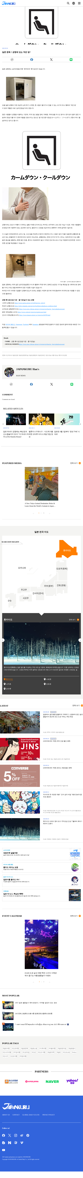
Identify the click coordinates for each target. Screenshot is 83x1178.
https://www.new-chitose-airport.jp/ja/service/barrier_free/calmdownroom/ (42, 309)
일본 (59, 1052)
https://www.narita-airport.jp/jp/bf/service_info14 (30, 303)
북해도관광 (65, 839)
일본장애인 (42, 355)
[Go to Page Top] (79, 1173)
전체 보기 (74, 463)
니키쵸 (8, 684)
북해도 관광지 (57, 839)
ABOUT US (6, 1115)
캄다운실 (48, 355)
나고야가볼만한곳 (75, 810)
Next (50, 512)
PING (49, 732)
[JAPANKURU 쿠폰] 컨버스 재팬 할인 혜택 (57, 768)
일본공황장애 (33, 355)
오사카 (67, 810)
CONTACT (16, 1115)
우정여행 (17, 1052)
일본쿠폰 (65, 785)
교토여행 (14, 1056)
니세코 (48, 679)
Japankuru (36, 324)
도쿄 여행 (42, 1052)
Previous (33, 512)
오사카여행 (7, 1052)
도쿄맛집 (26, 1052)
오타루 (8, 689)
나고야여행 (47, 812)
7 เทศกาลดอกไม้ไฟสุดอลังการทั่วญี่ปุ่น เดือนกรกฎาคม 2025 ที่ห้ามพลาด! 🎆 (42, 1024)
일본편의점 (62, 1048)
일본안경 (67, 759)
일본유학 (51, 1052)
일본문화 (25, 1048)
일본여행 (7, 1048)
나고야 (58, 810)
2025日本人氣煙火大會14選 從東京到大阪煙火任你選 (33, 1013)
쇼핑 (45, 732)
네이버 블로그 (10, 324)
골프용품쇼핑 (60, 732)
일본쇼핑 (50, 785)
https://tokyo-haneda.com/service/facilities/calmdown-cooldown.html (36, 306)
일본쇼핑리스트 (58, 759)
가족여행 (43, 1048)
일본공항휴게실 (23, 355)
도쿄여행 (16, 1048)
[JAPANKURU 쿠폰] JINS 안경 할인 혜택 (56, 741)
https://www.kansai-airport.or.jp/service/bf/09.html (34, 315)
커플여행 (52, 1048)
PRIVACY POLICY (48, 1115)
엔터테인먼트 (51, 810)
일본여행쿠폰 (58, 785)
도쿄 (49, 759)
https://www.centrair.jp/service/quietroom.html (32, 312)
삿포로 (48, 684)
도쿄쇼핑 (67, 1052)
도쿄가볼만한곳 (56, 812)
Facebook (26, 324)
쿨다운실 (55, 355)
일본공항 (15, 355)
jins (52, 759)
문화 (4, 355)
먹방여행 (23, 1056)
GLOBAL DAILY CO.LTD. (31, 1115)
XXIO (53, 732)
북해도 (49, 839)
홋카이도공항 (63, 355)
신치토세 (9, 355)
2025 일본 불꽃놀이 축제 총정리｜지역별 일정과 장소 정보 (36, 1003)
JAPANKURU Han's (27, 369)
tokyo (74, 1052)
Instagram (19, 324)
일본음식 (72, 1048)
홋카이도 (9, 679)
